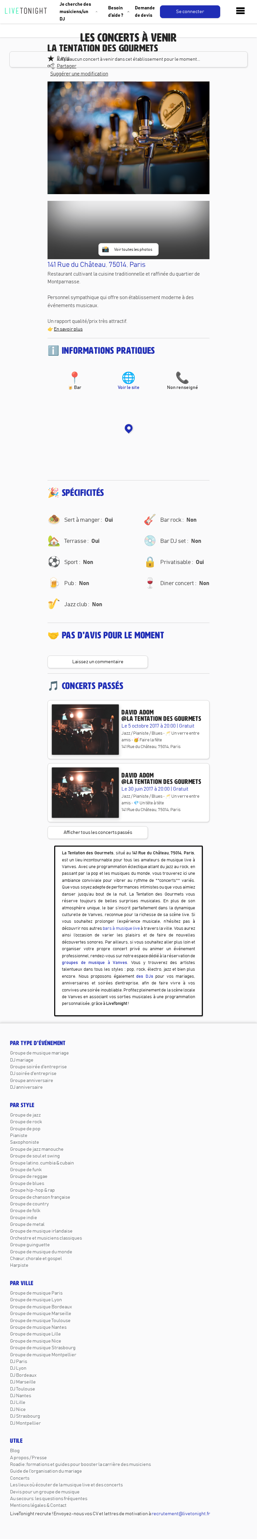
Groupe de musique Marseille (40, 1313)
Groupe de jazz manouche (37, 1149)
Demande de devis (145, 12)
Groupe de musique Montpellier (43, 1355)
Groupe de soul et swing (35, 1156)
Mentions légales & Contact (38, 1505)
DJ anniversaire (26, 1087)
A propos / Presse (28, 1458)
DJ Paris (18, 1361)
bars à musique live (121, 928)
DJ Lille (17, 1402)
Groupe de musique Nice (35, 1341)
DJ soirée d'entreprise (33, 1073)
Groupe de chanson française (40, 1197)
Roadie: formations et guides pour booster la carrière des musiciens (80, 1464)
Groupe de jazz (25, 1115)
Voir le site (129, 381)
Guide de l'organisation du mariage (46, 1471)
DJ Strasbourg (25, 1416)
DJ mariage (21, 1060)
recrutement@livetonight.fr (181, 1514)
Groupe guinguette (30, 1245)
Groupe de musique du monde (41, 1252)
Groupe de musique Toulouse (40, 1320)
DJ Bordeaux (23, 1375)
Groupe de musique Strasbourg (43, 1348)
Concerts (19, 1478)
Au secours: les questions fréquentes (48, 1498)
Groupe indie (23, 1217)
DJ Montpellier (25, 1423)
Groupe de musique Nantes (38, 1327)
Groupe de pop (25, 1129)
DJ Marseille (23, 1382)
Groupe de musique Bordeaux (41, 1307)
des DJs (144, 976)
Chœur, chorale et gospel (36, 1258)
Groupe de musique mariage (39, 1053)
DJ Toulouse (22, 1389)
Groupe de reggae (29, 1176)
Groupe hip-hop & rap (32, 1190)
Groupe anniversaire (31, 1080)
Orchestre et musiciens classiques (46, 1238)
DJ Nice (18, 1409)
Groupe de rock (26, 1122)
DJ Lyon (18, 1368)
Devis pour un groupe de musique (45, 1492)
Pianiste (18, 1135)
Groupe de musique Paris (36, 1293)
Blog (15, 1450)
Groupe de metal (27, 1224)
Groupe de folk (25, 1210)
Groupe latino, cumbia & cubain (42, 1163)
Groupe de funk (25, 1169)
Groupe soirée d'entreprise (38, 1067)
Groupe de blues (27, 1183)
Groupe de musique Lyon (36, 1300)
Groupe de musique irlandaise (41, 1231)
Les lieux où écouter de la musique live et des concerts (66, 1485)
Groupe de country (29, 1204)
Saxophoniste (24, 1142)
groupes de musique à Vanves (94, 963)
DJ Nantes (20, 1395)
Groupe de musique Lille (35, 1334)
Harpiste (19, 1265)
